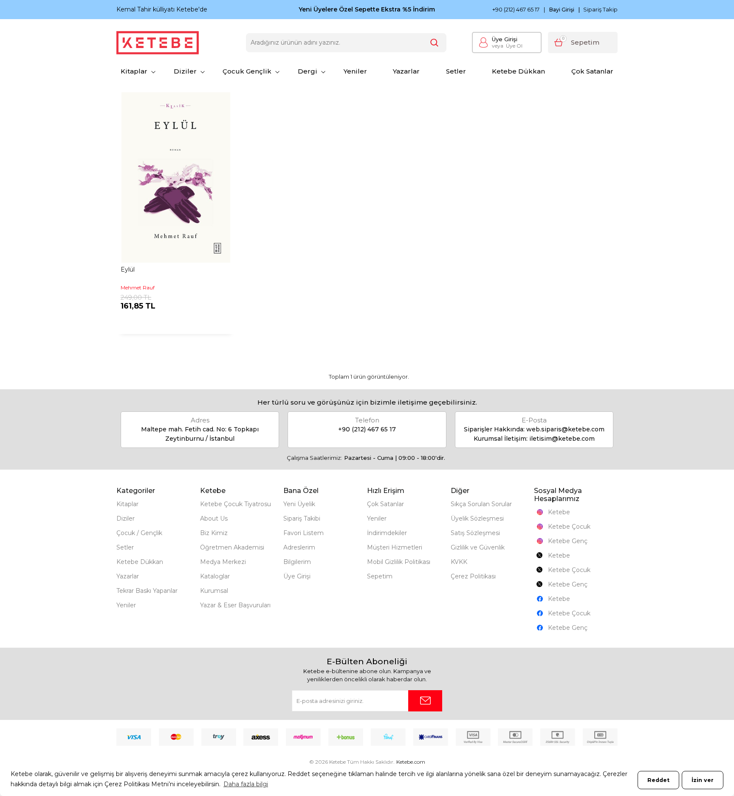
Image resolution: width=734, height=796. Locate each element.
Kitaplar (134, 71)
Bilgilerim (297, 562)
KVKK (459, 562)
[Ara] (434, 43)
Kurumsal (214, 591)
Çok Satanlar (592, 71)
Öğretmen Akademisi (232, 547)
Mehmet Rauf (138, 287)
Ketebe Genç (567, 541)
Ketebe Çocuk (569, 526)
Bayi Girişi (561, 9)
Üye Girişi (504, 39)
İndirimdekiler (387, 533)
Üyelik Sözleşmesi (477, 518)
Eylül (128, 269)
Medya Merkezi (223, 562)
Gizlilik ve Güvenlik (478, 547)
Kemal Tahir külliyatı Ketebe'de (161, 9)
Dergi (307, 71)
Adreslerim (299, 547)
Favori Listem (303, 533)
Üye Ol (507, 45)
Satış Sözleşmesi (475, 533)
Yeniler (355, 71)
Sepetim (379, 576)
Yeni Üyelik (299, 504)
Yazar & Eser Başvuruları (235, 605)
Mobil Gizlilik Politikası (398, 562)
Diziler (185, 71)
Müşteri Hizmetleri (394, 547)
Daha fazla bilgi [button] (245, 784)
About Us (214, 518)
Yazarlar (406, 71)
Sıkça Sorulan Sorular (481, 504)
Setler (456, 71)
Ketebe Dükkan (518, 71)
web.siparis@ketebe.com (565, 429)
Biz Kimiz (214, 533)
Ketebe (559, 512)
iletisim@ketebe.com (562, 438)
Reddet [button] (658, 780)
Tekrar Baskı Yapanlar (147, 591)
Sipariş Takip (600, 9)
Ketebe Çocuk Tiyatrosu (235, 504)
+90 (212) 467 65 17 (515, 9)
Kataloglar (215, 576)
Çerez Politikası (473, 576)
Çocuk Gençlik (247, 71)
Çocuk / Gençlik (139, 533)
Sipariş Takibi (301, 518)
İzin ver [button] (703, 780)
